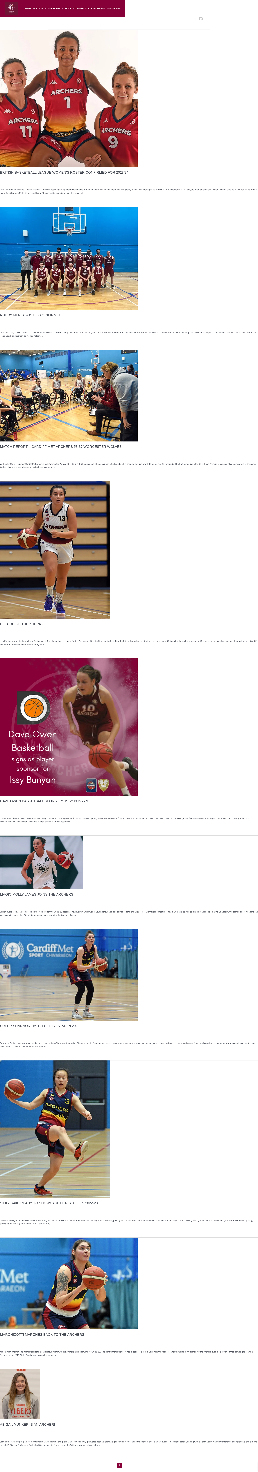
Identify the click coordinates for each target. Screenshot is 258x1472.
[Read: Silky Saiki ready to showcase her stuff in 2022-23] (55, 1129)
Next (247, 1465)
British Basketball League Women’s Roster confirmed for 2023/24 (64, 172)
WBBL (12, 635)
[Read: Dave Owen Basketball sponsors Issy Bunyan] (69, 727)
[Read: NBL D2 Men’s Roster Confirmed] (69, 258)
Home (28, 8)
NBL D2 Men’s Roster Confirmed (30, 315)
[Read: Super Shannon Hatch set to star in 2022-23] (69, 974)
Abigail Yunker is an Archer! (27, 1424)
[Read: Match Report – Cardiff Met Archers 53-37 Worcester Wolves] (69, 395)
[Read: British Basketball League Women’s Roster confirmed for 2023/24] (69, 98)
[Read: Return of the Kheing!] (55, 549)
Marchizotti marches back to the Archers (42, 1334)
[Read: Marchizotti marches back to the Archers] (69, 1283)
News (68, 8)
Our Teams (54, 8)
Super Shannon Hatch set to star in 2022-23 (42, 1026)
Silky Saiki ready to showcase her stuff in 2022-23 (49, 1203)
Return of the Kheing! (22, 624)
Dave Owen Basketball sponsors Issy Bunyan (44, 801)
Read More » (6, 199)
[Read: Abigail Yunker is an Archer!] (20, 1394)
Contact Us (113, 8)
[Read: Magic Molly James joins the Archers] (41, 862)
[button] (44, 8)
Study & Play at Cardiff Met (89, 8)
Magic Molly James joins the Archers (36, 894)
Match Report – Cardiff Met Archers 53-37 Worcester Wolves (61, 447)
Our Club (38, 8)
